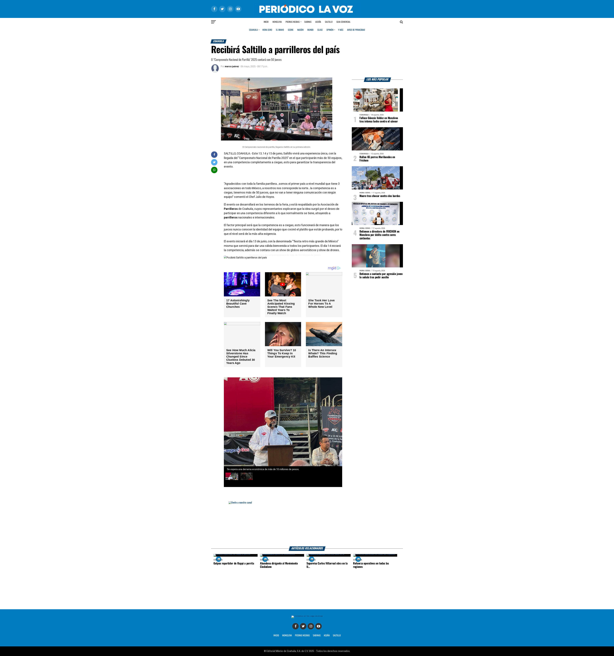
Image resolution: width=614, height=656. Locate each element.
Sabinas (307, 22)
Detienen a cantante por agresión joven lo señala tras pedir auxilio (381, 275)
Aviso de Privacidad (356, 30)
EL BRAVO (280, 30)
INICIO (276, 635)
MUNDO (310, 30)
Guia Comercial (343, 22)
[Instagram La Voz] (311, 626)
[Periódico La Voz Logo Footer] (307, 617)
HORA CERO (267, 30)
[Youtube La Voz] (318, 626)
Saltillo (329, 22)
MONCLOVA (287, 635)
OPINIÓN (330, 30)
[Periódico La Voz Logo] (307, 9)
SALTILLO (337, 635)
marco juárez (232, 66)
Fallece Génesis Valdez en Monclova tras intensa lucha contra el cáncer (378, 120)
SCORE (290, 30)
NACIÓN (300, 30)
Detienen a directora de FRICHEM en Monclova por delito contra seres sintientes (379, 235)
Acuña (318, 22)
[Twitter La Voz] (303, 626)
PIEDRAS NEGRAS (302, 635)
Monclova (277, 22)
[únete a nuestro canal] (307, 523)
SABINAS (317, 635)
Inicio (266, 22)
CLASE (320, 30)
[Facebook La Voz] (295, 626)
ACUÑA (327, 635)
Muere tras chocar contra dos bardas (379, 196)
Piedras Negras (293, 22)
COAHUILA (253, 30)
